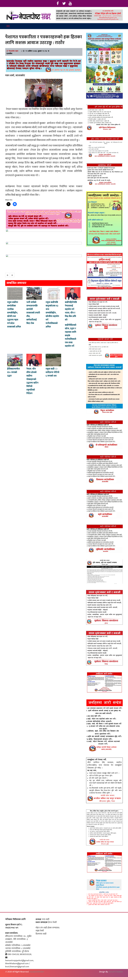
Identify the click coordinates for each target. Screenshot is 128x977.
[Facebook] (57, 3)
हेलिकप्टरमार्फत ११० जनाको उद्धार (13, 372)
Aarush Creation (115, 971)
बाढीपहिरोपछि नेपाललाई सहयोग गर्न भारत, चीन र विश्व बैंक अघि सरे (71, 311)
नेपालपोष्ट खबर (13, 51)
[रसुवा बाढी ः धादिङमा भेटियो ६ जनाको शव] (53, 359)
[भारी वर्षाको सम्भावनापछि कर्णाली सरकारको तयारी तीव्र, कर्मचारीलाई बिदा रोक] (34, 293)
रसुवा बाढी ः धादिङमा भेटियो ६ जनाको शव (52, 372)
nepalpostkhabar (36, 971)
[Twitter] (64, 3)
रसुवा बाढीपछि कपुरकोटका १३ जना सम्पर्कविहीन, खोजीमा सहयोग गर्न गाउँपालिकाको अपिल (52, 314)
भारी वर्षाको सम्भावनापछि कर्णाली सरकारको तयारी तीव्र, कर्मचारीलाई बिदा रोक (33, 312)
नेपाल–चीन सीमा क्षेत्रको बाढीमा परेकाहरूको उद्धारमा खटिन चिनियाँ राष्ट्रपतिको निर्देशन (32, 381)
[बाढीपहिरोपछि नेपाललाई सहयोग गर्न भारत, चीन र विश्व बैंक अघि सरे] (72, 293)
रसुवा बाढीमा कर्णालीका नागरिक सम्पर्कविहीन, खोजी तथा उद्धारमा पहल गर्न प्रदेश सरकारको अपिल (14, 314)
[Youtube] (70, 3)
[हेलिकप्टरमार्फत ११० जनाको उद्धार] (15, 359)
